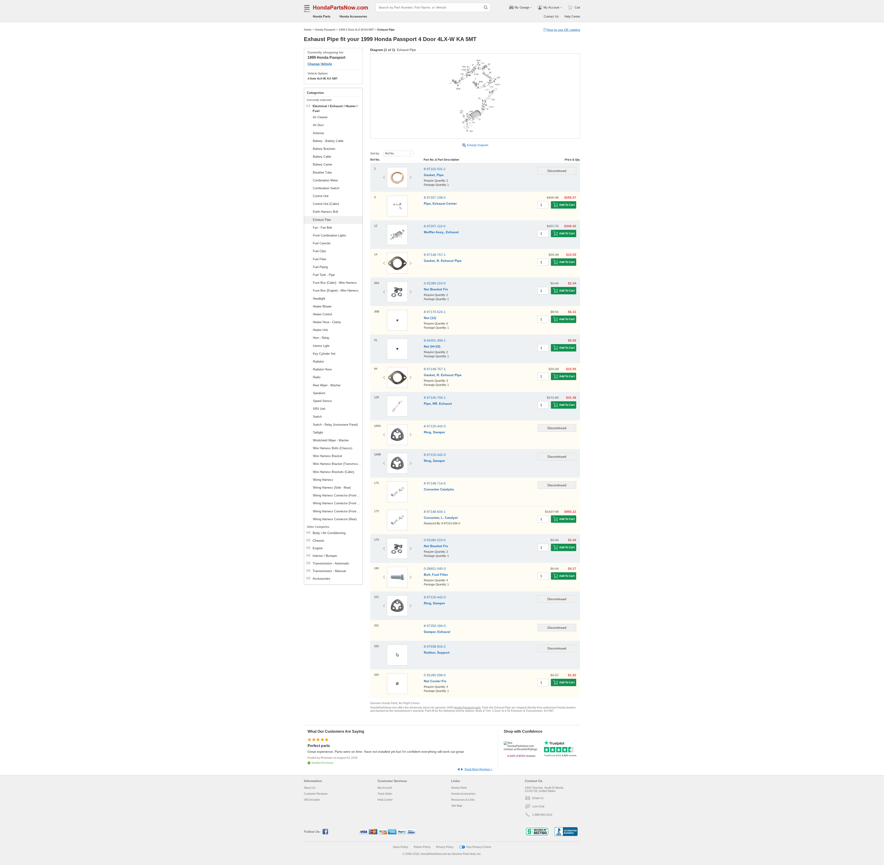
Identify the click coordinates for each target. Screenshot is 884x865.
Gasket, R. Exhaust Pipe (443, 261)
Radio (316, 377)
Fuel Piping (320, 267)
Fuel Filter (319, 259)
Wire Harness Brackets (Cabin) (333, 472)
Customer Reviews (316, 793)
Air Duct (318, 125)
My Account (385, 787)
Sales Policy (400, 847)
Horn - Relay (321, 338)
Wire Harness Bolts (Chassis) (332, 448)
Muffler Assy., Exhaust (441, 232)
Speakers (319, 393)
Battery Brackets (324, 149)
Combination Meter (325, 180)
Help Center (572, 16)
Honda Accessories (353, 16)
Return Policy (422, 847)
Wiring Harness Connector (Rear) (335, 519)
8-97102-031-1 (435, 169)
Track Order (385, 793)
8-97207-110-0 (434, 226)
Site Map (456, 805)
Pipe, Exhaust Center (440, 203)
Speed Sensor (322, 401)
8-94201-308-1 (435, 340)
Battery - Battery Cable (328, 141)
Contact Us (551, 16)
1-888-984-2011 (542, 814)
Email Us (538, 798)
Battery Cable (322, 156)
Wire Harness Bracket (327, 456)
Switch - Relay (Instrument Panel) (335, 424)
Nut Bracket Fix (436, 289)
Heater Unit (320, 330)
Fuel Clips (319, 251)
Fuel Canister (322, 243)
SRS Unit (319, 408)
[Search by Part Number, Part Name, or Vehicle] (486, 7)
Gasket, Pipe (434, 175)
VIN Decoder (312, 799)
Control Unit (321, 196)
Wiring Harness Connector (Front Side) (337, 511)
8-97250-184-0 (435, 626)
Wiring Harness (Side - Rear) (332, 487)
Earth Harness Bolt (325, 211)
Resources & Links (463, 799)
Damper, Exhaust (437, 632)
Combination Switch (326, 188)
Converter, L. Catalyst (441, 518)
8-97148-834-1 (435, 512)
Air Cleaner (320, 117)
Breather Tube (322, 172)
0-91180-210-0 (434, 283)
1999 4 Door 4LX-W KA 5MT (356, 29)
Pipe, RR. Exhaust (438, 403)
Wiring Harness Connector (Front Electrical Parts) (337, 495)
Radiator (318, 361)
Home (307, 29)
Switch (317, 416)
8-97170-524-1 (435, 312)
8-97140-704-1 (435, 397)
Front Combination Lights (329, 235)
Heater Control (322, 314)
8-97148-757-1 (435, 255)
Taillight (318, 432)
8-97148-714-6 (435, 483)
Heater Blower (322, 306)
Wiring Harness (323, 479)
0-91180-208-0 (434, 675)
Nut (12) (430, 318)
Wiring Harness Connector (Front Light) (337, 503)
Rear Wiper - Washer (326, 385)
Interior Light (321, 346)
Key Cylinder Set (324, 353)
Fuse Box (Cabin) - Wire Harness (335, 282)
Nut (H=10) (432, 346)
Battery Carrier (322, 164)
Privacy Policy (445, 847)
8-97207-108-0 (435, 197)
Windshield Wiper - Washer (331, 440)
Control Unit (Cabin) (326, 204)
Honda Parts (321, 16)
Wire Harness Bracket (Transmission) (337, 464)
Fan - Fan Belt (322, 227)
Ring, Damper (434, 432)
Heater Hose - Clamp (327, 322)
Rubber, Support (437, 652)
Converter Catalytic (439, 489)
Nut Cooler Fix (435, 681)
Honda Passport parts (467, 707)
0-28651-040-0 (435, 568)
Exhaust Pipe (322, 219)
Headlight (319, 298)
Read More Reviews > (478, 769)
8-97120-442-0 (435, 426)
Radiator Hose (322, 369)
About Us (309, 787)
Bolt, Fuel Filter (436, 574)
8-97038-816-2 (435, 646)
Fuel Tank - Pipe (324, 275)
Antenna (318, 133)
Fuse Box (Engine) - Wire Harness (335, 290)
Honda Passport (325, 29)
